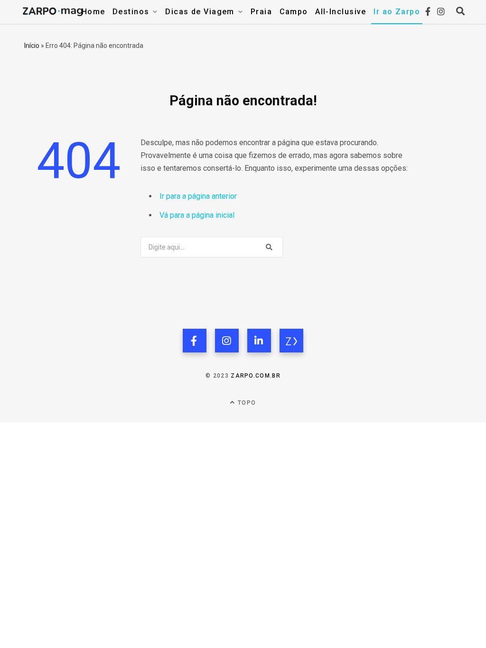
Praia (261, 11)
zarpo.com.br (255, 375)
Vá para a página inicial (196, 215)
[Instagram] (227, 340)
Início (31, 45)
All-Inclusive (340, 11)
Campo (294, 11)
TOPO (246, 402)
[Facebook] (194, 340)
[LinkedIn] (259, 340)
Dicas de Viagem (199, 11)
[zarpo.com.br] (291, 340)
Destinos (131, 11)
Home (93, 11)
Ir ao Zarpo (397, 11)
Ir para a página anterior (198, 196)
